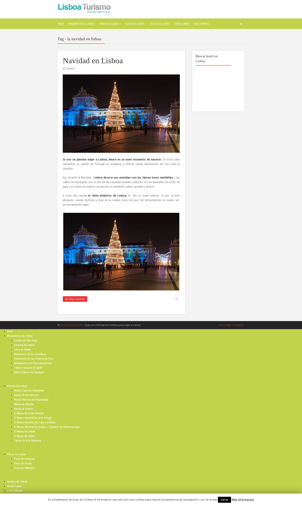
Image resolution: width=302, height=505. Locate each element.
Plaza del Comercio (24, 459)
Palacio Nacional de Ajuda (28, 367)
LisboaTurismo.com (71, 325)
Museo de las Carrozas (26, 395)
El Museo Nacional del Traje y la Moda (34, 422)
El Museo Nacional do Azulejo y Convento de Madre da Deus (47, 427)
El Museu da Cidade (24, 431)
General (70, 68)
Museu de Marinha (24, 404)
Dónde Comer (182, 23)
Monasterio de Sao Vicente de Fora (33, 358)
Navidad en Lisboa (93, 60)
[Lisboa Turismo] (84, 8)
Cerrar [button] (224, 499)
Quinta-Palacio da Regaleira (29, 372)
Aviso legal (225, 325)
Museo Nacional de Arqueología (31, 399)
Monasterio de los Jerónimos (30, 354)
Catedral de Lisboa (24, 345)
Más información (243, 499)
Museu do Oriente (23, 408)
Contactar (238, 325)
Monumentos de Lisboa (81, 23)
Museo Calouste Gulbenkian (29, 390)
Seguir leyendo (77, 299)
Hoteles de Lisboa (160, 23)
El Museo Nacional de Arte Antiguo (33, 418)
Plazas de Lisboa (134, 23)
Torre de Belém (22, 349)
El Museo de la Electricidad (29, 413)
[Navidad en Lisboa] (121, 113)
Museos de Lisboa (109, 23)
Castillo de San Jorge (25, 340)
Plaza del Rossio (23, 463)
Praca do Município (24, 468)
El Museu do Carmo (24, 436)
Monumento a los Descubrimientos (33, 363)
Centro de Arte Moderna (27, 440)
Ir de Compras (201, 23)
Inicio (61, 23)
